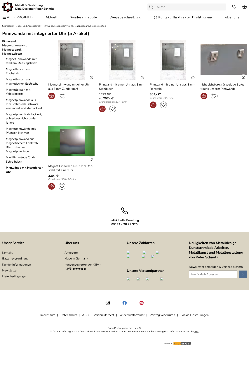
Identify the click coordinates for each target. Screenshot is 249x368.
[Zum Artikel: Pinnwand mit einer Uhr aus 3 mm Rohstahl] (173, 60)
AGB (85, 315)
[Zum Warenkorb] (244, 7)
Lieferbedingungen (14, 276)
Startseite (7, 26)
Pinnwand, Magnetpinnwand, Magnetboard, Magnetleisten (74, 26)
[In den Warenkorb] (51, 96)
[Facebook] (124, 303)
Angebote (71, 253)
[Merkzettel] (234, 7)
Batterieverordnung (15, 259)
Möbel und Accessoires (27, 26)
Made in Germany (76, 259)
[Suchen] (152, 6)
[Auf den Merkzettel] (62, 96)
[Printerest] (141, 303)
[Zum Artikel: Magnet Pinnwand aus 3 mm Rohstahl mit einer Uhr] (71, 141)
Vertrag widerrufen (162, 315)
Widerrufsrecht (104, 315)
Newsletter (10, 271)
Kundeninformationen (16, 265)
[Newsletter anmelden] (243, 274)
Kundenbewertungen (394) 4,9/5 (83, 267)
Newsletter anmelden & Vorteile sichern (216, 267)
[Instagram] (107, 303)
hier (196, 331)
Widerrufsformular (131, 315)
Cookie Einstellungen (194, 315)
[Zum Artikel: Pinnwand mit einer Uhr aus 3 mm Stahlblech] (122, 60)
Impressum (47, 315)
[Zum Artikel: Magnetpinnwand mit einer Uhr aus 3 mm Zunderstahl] (71, 60)
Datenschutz (68, 315)
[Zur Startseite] (28, 7)
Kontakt (7, 253)
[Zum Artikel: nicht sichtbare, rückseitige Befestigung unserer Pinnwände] (224, 60)
